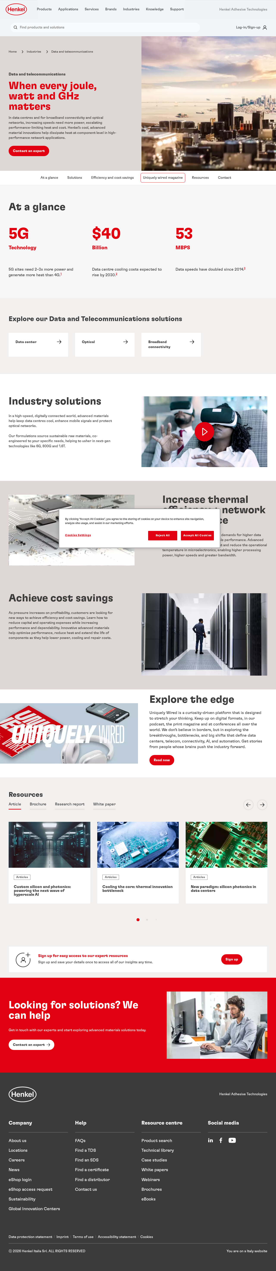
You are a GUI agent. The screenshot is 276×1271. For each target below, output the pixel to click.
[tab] (15, 805)
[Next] (259, 804)
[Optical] (105, 345)
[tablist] (138, 919)
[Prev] (245, 804)
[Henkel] (23, 1094)
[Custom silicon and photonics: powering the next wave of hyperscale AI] (49, 862)
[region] (139, 528)
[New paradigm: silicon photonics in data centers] (226, 862)
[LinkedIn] (210, 1140)
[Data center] (38, 345)
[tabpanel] (138, 875)
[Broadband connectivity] (171, 345)
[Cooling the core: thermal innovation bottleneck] (138, 862)
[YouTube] (232, 1140)
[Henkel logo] (17, 9)
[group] (138, 870)
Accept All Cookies (197, 535)
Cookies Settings (78, 535)
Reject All (163, 535)
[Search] (16, 27)
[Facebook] (220, 1140)
